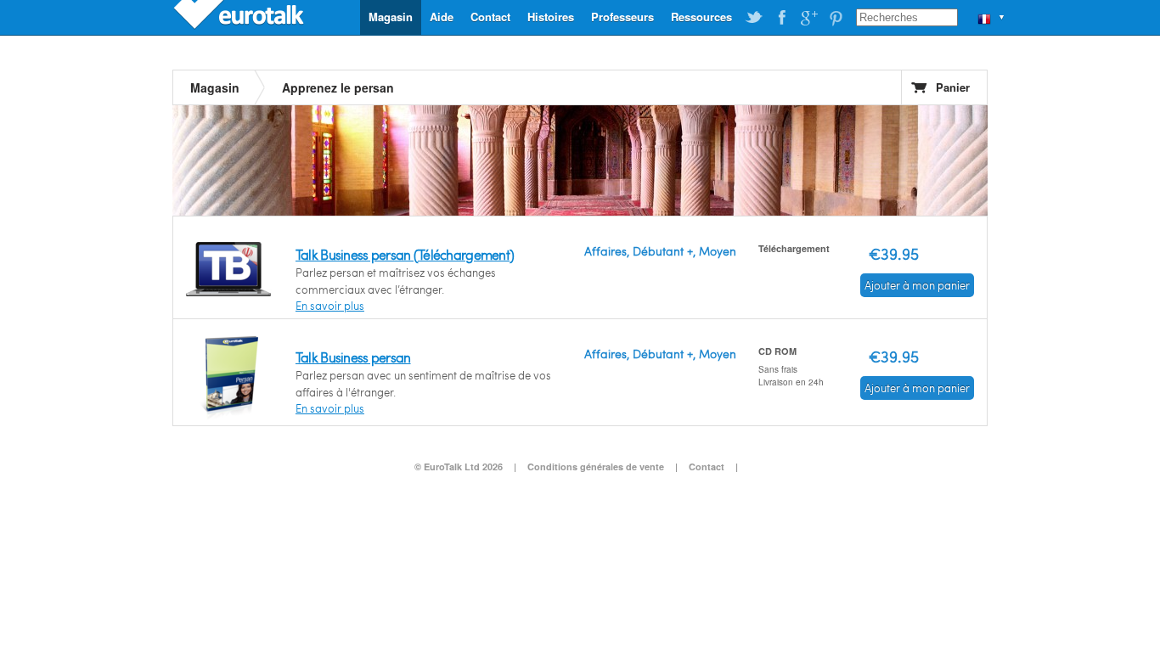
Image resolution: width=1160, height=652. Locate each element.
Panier (953, 87)
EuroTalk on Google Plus (808, 18)
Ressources (701, 16)
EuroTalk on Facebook (781, 18)
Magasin (391, 16)
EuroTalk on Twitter (754, 18)
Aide (441, 16)
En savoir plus (330, 305)
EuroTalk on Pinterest (835, 18)
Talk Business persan (353, 357)
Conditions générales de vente (595, 466)
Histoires (550, 16)
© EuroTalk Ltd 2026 (458, 466)
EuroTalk (240, 17)
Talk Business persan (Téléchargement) (405, 254)
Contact (490, 16)
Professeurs (622, 16)
